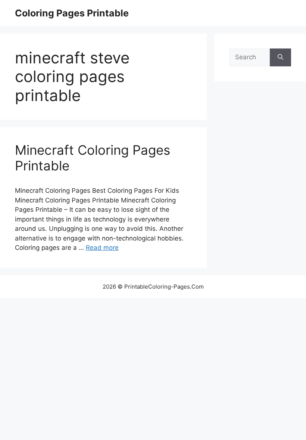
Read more (102, 247)
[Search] (280, 57)
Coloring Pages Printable (72, 13)
